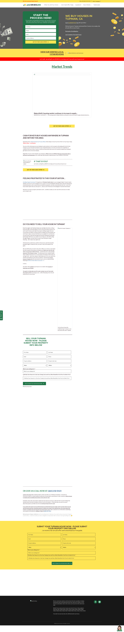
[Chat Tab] (62, 316)
